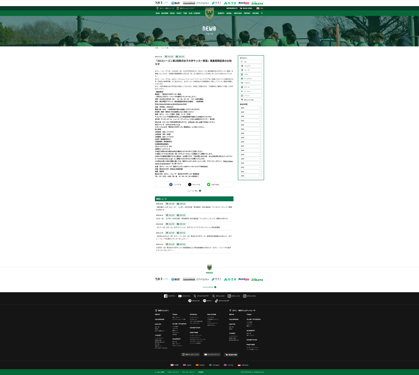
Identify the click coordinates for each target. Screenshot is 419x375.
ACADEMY (221, 13)
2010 (242, 176)
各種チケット (158, 346)
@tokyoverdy (196, 301)
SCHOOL (229, 13)
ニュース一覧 (164, 48)
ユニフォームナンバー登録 (178, 319)
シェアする (177, 184)
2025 (242, 112)
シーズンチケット (159, 338)
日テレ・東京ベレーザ (167, 8)
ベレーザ (170, 57)
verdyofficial (171, 296)
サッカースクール (194, 317)
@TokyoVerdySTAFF (203, 296)
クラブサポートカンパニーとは (197, 339)
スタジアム (175, 328)
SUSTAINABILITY (232, 8)
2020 (242, 133)
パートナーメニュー (195, 337)
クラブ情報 (175, 326)
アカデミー (247, 83)
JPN (261, 8)
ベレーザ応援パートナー (253, 349)
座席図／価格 (232, 338)
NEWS (158, 13)
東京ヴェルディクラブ (187, 8)
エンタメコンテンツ (212, 323)
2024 (242, 116)
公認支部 (174, 334)
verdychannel (186, 296)
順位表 (156, 329)
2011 (242, 172)
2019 (242, 138)
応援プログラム (211, 325)
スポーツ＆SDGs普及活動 (196, 321)
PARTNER (247, 13)
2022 (242, 125)
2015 (242, 155)
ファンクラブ (210, 317)
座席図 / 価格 (158, 340)
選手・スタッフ (176, 317)
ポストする (196, 184)
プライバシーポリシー (188, 372)
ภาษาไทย (230, 365)
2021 (242, 129)
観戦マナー (175, 330)
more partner (208, 287)
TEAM (185, 13)
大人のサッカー (193, 319)
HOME (156, 48)
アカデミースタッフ (177, 345)
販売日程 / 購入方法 (160, 342)
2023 (242, 121)
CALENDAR (164, 13)
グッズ (209, 321)
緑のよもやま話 (248, 100)
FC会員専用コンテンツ (212, 319)
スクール (181, 57)
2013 (242, 163)
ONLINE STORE (247, 8)
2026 (242, 108)
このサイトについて (173, 372)
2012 (242, 167)
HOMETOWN (238, 13)
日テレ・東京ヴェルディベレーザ (243, 310)
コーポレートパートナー (196, 335)
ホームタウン (248, 79)
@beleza (209, 301)
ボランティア (175, 332)
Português (216, 365)
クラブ (246, 74)
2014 (242, 159)
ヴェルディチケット (214, 355)
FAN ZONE (255, 13)
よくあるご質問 (159, 372)
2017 (242, 146)
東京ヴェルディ (163, 310)
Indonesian (245, 365)
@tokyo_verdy (236, 296)
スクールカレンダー (195, 323)
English (189, 365)
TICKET (178, 13)
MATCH (172, 13)
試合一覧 (157, 327)
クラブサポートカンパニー (196, 341)
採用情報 (200, 372)
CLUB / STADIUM (194, 13)
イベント (247, 96)
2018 (242, 142)
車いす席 (157, 344)
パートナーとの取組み (195, 343)
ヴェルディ (247, 66)
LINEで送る (215, 184)
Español (202, 365)
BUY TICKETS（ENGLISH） (161, 348)
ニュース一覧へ (193, 191)
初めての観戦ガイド (160, 331)
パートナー (247, 91)
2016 (242, 150)
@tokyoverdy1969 (224, 301)
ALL (245, 62)
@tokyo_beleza (220, 296)
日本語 (176, 365)
